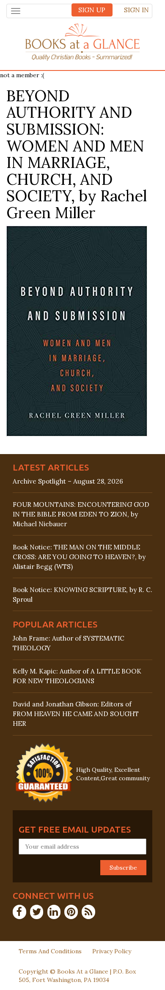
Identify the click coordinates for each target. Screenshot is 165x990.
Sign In (136, 10)
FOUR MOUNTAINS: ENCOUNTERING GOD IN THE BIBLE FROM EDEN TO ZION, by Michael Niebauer (81, 514)
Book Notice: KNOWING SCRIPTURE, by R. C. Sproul (82, 594)
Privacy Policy (111, 951)
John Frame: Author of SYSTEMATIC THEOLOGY (68, 643)
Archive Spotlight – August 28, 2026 (68, 481)
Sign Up (91, 10)
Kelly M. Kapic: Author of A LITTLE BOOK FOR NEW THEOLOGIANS (77, 676)
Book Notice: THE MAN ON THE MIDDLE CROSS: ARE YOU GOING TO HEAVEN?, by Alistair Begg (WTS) (79, 557)
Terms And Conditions (50, 951)
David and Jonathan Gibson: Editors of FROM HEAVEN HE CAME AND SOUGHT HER (76, 714)
